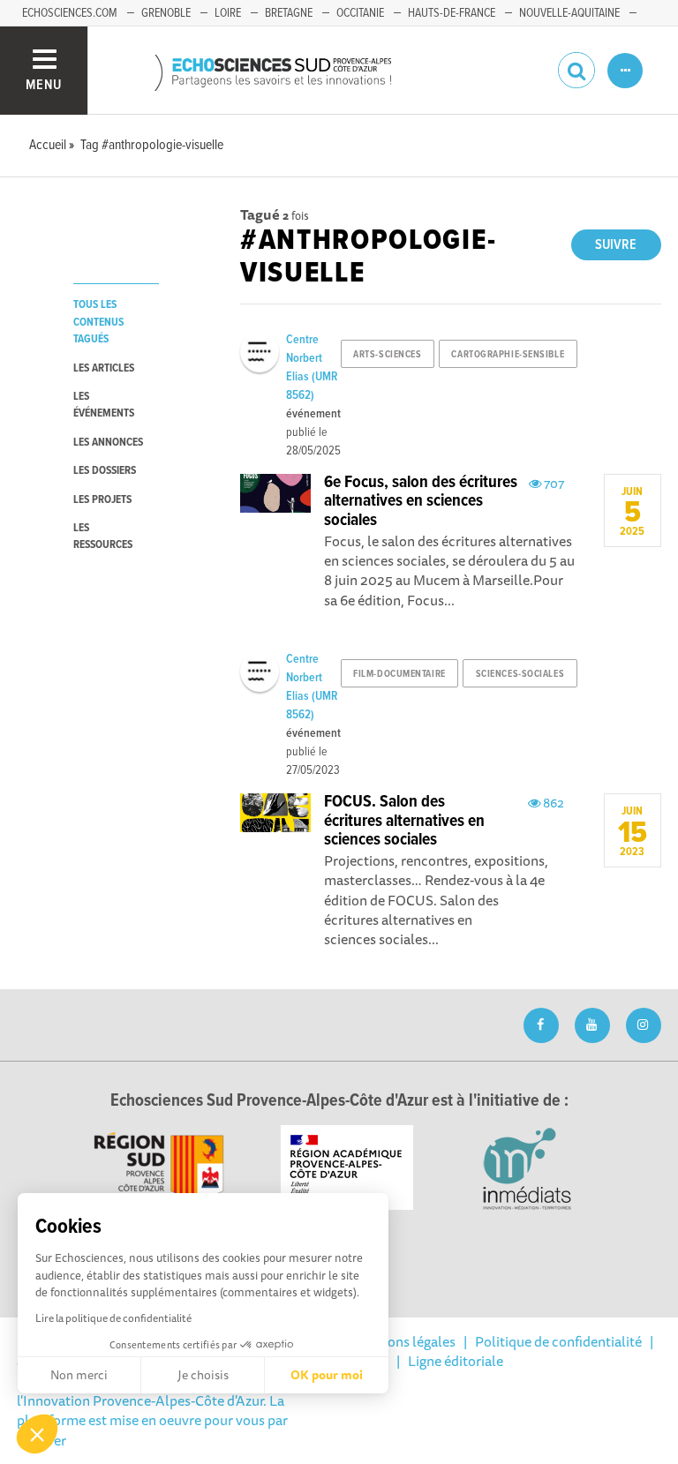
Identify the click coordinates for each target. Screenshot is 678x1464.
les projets (102, 499)
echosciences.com (69, 13)
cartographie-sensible (507, 355)
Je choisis (203, 1375)
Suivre (616, 245)
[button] (37, 1434)
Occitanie (360, 13)
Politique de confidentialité (558, 1341)
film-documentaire (399, 674)
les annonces (108, 442)
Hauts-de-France (451, 13)
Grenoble (166, 13)
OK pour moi (326, 1375)
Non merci (79, 1375)
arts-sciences (387, 355)
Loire (228, 13)
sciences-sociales (520, 674)
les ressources (102, 536)
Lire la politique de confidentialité (113, 1318)
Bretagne (289, 13)
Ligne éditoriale (455, 1360)
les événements (103, 405)
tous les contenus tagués (98, 322)
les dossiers (104, 470)
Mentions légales (403, 1341)
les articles (103, 368)
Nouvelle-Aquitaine (569, 13)
